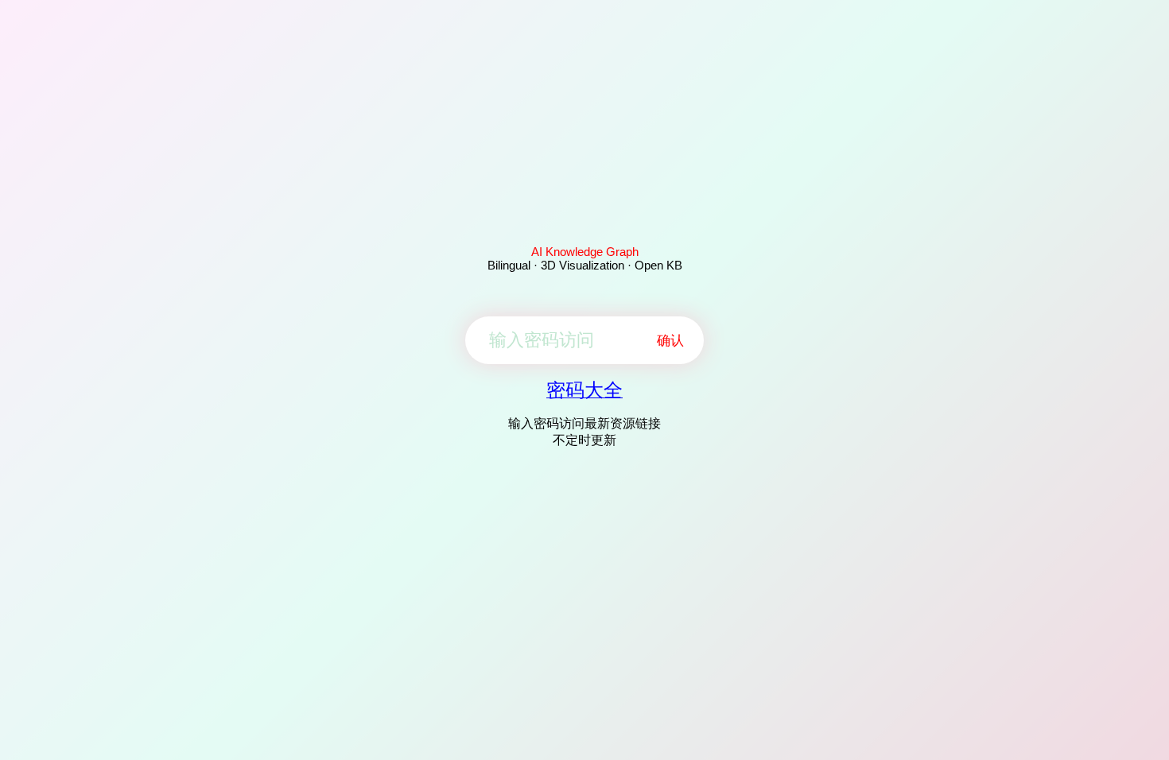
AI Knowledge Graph (585, 251)
